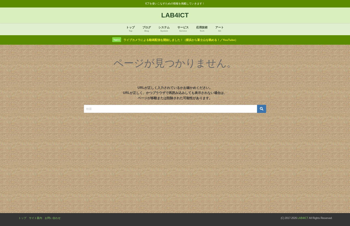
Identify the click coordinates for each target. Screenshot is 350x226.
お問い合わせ (53, 218)
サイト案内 (35, 218)
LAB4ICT (303, 218)
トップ (22, 218)
